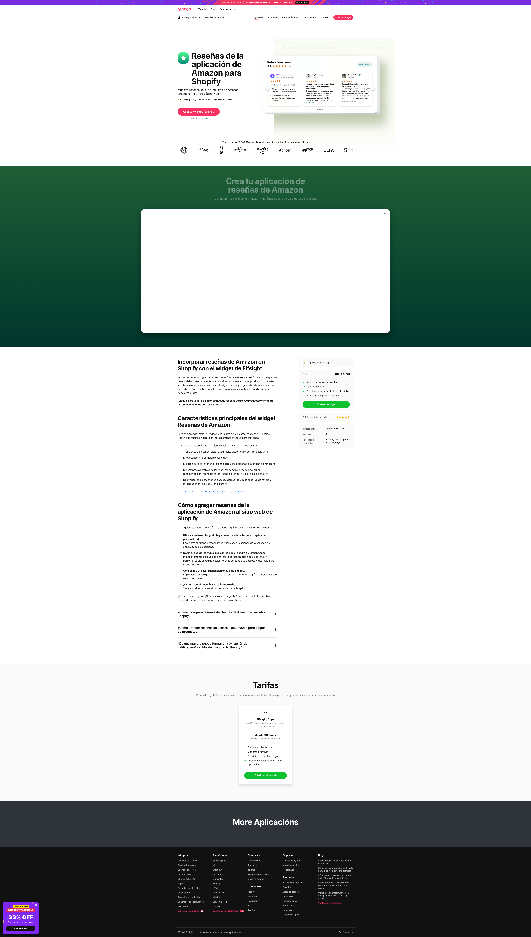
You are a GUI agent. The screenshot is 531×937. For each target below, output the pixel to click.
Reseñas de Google (187, 860)
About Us (252, 865)
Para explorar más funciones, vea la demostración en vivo (211, 491)
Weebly (216, 897)
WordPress (218, 874)
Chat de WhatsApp (187, 879)
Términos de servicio (209, 932)
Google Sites (219, 892)
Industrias (288, 910)
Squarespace (219, 860)
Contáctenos (254, 860)
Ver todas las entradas (329, 903)
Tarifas (324, 17)
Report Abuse (290, 869)
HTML (216, 888)
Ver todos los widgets (190, 911)
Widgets (202, 9)
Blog (213, 9)
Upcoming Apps (291, 914)
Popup (181, 883)
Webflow (217, 869)
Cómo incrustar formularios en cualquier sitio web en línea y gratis (333, 895)
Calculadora (184, 892)
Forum (251, 891)
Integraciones (290, 901)
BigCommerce (220, 901)
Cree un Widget (343, 17)
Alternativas (289, 905)
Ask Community (291, 865)
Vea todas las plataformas (228, 911)
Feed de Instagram (187, 865)
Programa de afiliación (259, 874)
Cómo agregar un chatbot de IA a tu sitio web (334, 862)
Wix (215, 865)
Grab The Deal (21, 928)
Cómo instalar (310, 17)
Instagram (253, 901)
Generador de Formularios (191, 901)
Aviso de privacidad (231, 932)
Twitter (251, 910)
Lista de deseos (291, 891)
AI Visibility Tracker (293, 882)
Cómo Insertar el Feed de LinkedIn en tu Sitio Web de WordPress (335, 876)
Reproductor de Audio (189, 897)
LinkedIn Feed (184, 874)
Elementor (218, 879)
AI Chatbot (183, 906)
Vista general (256, 17)
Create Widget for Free (198, 111)
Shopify (217, 883)
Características (290, 17)
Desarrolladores (256, 879)
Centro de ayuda (228, 9)
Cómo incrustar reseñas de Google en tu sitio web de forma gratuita (335, 869)
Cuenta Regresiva (187, 869)
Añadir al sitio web (266, 775)
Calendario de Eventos (189, 888)
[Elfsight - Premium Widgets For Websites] (184, 9)
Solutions (287, 887)
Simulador (272, 17)
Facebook (253, 896)
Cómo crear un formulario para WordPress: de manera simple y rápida (334, 885)
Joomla (216, 906)
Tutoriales (288, 896)
